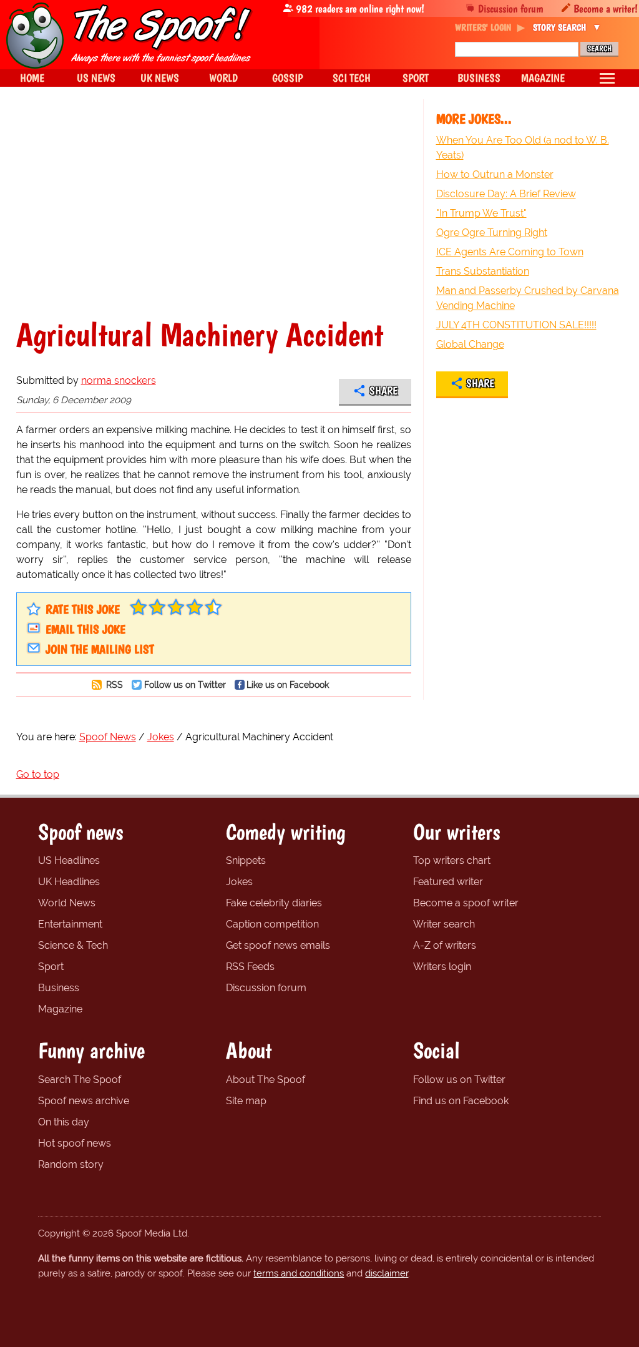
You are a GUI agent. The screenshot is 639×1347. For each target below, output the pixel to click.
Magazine (60, 1009)
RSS (113, 684)
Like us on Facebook (287, 684)
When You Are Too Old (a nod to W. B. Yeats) (522, 147)
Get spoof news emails (278, 945)
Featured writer (448, 882)
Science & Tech (73, 945)
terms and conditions (298, 1273)
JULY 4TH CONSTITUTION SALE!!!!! (516, 325)
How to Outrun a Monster (495, 174)
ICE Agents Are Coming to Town (509, 252)
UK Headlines (69, 882)
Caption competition (272, 924)
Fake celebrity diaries (274, 903)
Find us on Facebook (461, 1101)
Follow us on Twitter (185, 684)
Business (58, 988)
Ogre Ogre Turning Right (491, 232)
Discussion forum (511, 8)
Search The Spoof (79, 1079)
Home (32, 77)
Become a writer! (605, 8)
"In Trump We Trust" (481, 213)
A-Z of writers (444, 945)
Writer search (444, 924)
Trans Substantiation (482, 271)
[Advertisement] (213, 208)
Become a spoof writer (466, 903)
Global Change (470, 344)
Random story (71, 1164)
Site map (246, 1101)
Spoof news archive (83, 1101)
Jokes (239, 882)
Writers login (442, 966)
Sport (51, 966)
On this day (63, 1122)
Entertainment (70, 924)
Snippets (246, 860)
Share (383, 391)
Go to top (37, 774)
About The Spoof (265, 1079)
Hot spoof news (74, 1143)
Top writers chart (451, 860)
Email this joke (85, 629)
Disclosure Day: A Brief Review (506, 194)
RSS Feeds (250, 966)
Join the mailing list (100, 649)
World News (66, 903)
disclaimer (386, 1273)
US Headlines (69, 860)
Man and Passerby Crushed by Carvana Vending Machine (527, 298)
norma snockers (118, 380)
